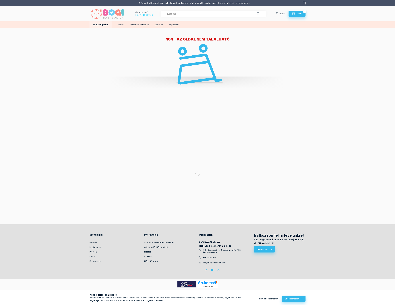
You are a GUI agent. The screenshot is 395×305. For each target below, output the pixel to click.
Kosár (92, 256)
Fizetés (147, 251)
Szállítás (159, 24)
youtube (212, 270)
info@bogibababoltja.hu (214, 263)
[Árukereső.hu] (207, 282)
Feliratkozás (262, 249)
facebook (200, 270)
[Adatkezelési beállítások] (218, 270)
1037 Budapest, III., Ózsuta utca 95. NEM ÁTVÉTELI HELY (222, 251)
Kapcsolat (174, 24)
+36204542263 (144, 14)
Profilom (93, 251)
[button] (100, 24)
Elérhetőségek (151, 261)
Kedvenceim (95, 261)
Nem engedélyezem (268, 299)
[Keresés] (258, 14)
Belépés (93, 242)
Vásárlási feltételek (139, 24)
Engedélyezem (292, 299)
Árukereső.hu (207, 286)
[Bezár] (304, 3)
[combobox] (213, 14)
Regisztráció (95, 247)
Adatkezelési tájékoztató (156, 247)
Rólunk (121, 24)
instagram (206, 270)
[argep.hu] (186, 284)
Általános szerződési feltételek (159, 242)
